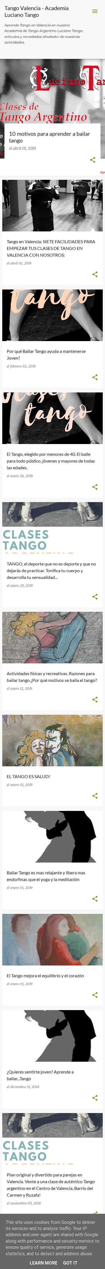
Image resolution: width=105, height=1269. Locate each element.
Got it (70, 1263)
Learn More (43, 1263)
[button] (92, 160)
